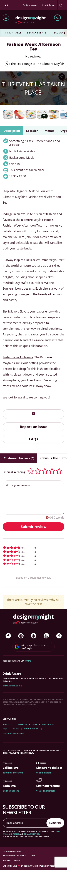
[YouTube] (46, 635)
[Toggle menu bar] (6, 18)
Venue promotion (45, 791)
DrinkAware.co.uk (12, 685)
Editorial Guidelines (13, 733)
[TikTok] (59, 635)
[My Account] (61, 5)
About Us (8, 724)
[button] (33, 548)
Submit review (33, 526)
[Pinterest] (33, 635)
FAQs (33, 439)
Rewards (22, 724)
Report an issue (33, 426)
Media (16, 728)
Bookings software (13, 773)
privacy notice (31, 834)
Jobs (35, 724)
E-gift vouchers (11, 791)
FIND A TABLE (13, 32)
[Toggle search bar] (57, 18)
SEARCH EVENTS (36, 32)
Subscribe (55, 822)
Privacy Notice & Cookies (14, 856)
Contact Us (48, 724)
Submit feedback (11, 860)
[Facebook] (8, 635)
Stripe (28, 661)
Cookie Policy (31, 728)
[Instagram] (21, 635)
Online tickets (43, 773)
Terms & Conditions (12, 851)
